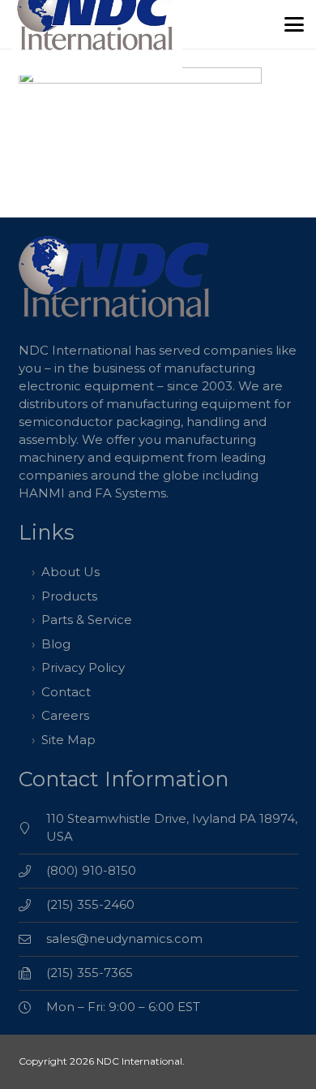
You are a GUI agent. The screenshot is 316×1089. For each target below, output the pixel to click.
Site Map (68, 739)
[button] (294, 24)
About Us (70, 571)
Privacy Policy (83, 667)
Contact (66, 691)
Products (69, 596)
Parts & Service (86, 619)
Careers (65, 715)
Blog (55, 644)
